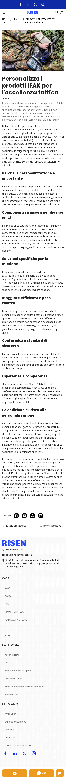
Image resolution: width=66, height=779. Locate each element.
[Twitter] (35, 4)
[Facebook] (20, 4)
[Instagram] (42, 4)
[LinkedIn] (28, 4)
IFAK (15, 20)
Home (4, 20)
